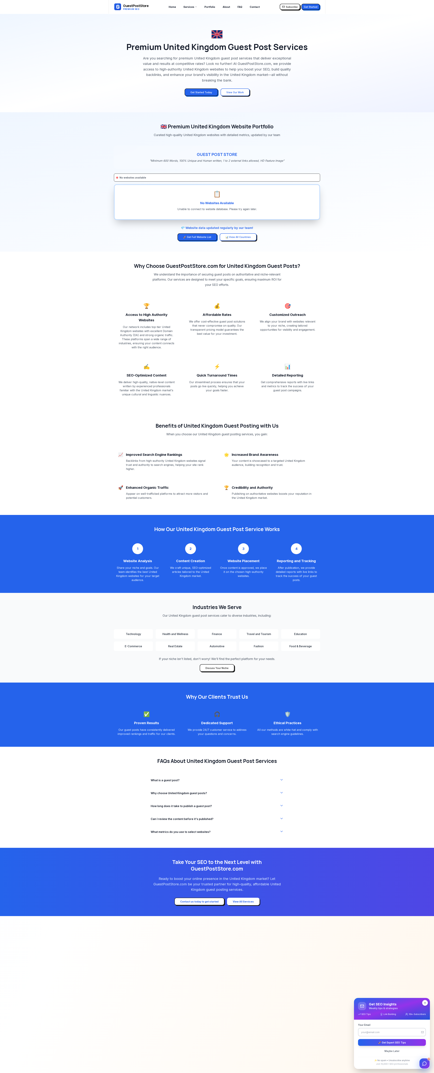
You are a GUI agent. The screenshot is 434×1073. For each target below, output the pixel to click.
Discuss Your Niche (217, 668)
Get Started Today (201, 92)
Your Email (364, 1024)
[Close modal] (425, 1003)
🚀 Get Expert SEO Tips (392, 1042)
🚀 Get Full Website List (197, 237)
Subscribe (292, 6)
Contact (255, 6)
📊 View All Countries (238, 237)
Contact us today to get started (199, 901)
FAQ (240, 6)
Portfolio (209, 6)
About (226, 6)
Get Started (310, 6)
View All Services (243, 901)
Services (188, 6)
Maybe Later (391, 1051)
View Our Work (235, 92)
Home (172, 6)
